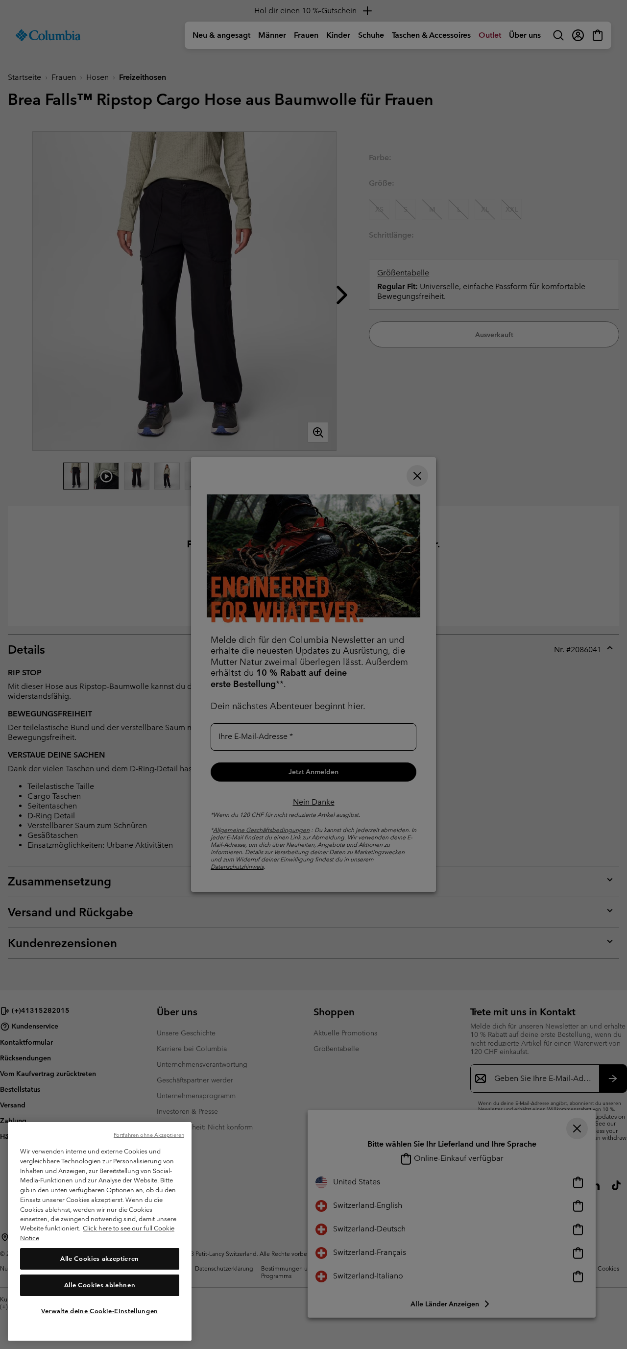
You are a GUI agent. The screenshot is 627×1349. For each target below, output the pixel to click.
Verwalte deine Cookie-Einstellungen (99, 1311)
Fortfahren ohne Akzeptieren (149, 1134)
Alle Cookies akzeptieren (99, 1258)
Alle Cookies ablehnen (100, 1285)
